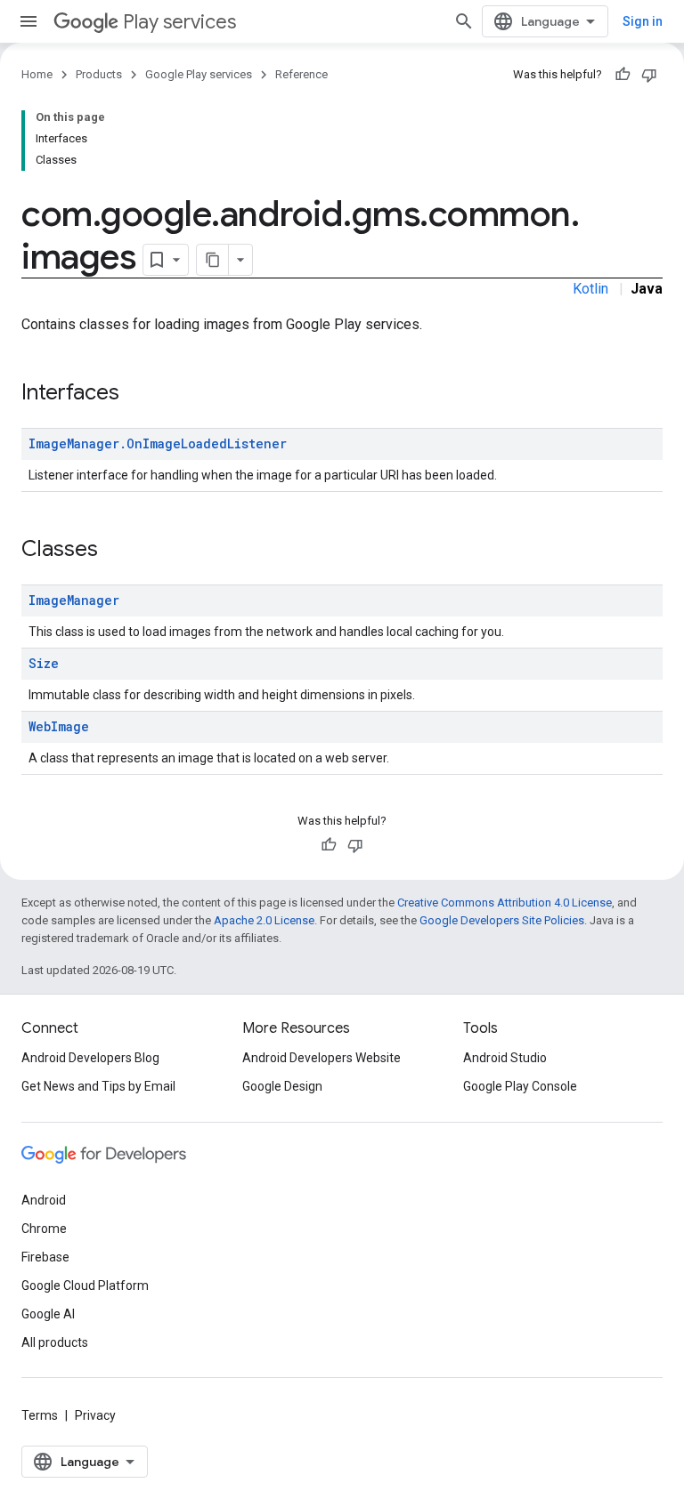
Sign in (643, 21)
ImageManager (73, 600)
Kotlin (590, 288)
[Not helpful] (649, 74)
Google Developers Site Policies (501, 920)
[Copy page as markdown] (213, 260)
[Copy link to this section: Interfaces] (137, 394)
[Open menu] (28, 21)
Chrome (44, 1228)
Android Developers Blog (90, 1058)
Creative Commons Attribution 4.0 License (504, 902)
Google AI (48, 1314)
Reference (301, 74)
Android (43, 1200)
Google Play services (198, 74)
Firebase (45, 1257)
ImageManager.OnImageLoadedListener (157, 443)
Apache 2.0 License (264, 920)
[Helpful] (622, 74)
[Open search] (464, 21)
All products (54, 1342)
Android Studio (505, 1058)
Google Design (282, 1086)
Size (43, 663)
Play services (179, 22)
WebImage (58, 726)
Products (99, 74)
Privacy (95, 1415)
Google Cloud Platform (85, 1285)
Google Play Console (520, 1086)
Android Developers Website (321, 1058)
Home (37, 74)
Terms (39, 1415)
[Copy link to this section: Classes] (116, 550)
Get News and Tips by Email (98, 1086)
